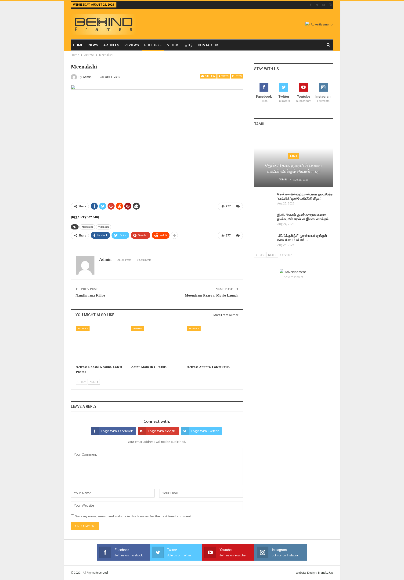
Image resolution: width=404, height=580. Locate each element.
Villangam (103, 227)
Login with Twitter (205, 431)
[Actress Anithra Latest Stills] (212, 344)
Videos (173, 45)
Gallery (209, 76)
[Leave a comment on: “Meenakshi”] (238, 206)
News (93, 45)
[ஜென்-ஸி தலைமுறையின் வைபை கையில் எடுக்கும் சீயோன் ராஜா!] (294, 161)
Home (78, 45)
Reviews (131, 45)
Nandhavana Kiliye (90, 295)
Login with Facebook (117, 431)
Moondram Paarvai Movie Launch (211, 295)
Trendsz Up (325, 573)
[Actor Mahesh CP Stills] (156, 344)
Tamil (294, 156)
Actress (223, 76)
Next (241, 141)
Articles (111, 45)
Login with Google (162, 431)
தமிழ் (188, 45)
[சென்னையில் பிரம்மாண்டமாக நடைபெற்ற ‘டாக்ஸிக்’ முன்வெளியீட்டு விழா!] (264, 199)
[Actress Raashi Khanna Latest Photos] (101, 344)
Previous (72, 141)
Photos (151, 45)
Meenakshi (87, 227)
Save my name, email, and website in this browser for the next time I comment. (133, 516)
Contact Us (208, 45)
